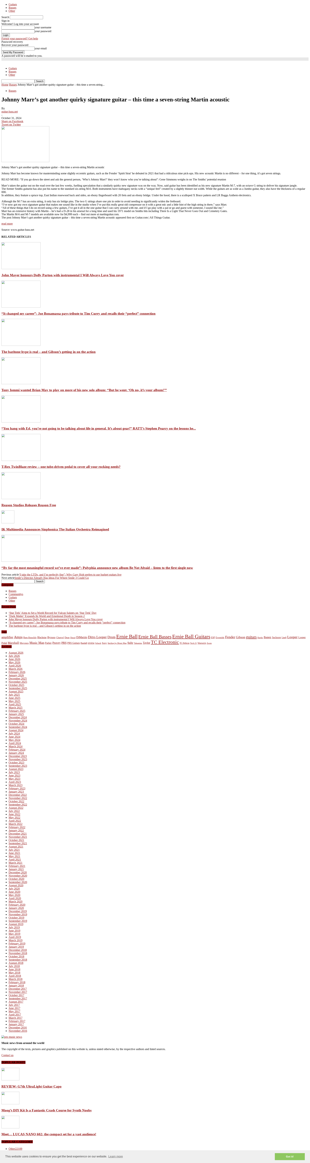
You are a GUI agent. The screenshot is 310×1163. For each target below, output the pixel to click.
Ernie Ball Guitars (191, 636)
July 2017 (14, 1004)
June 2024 (14, 736)
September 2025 (18, 688)
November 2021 (18, 836)
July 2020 (14, 888)
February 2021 (17, 865)
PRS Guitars (73, 642)
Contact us (7, 1055)
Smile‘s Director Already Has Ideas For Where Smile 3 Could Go (52, 577)
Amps (18, 637)
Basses (12, 7)
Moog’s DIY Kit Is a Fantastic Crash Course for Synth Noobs (46, 1110)
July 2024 (14, 733)
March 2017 (15, 1017)
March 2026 (15, 668)
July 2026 (14, 655)
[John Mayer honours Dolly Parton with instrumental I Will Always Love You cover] (21, 268)
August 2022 (16, 807)
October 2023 (16, 762)
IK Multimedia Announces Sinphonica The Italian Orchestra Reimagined (55, 529)
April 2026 (15, 665)
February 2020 (17, 904)
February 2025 (17, 710)
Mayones (24, 643)
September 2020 (18, 882)
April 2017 (15, 1014)
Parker (48, 643)
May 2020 (14, 895)
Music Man (36, 643)
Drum (111, 637)
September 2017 (18, 998)
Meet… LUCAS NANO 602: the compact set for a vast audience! (48, 1134)
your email (41, 48)
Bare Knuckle (30, 637)
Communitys (16, 594)
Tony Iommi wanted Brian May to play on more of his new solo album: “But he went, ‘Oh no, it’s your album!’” (84, 390)
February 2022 (17, 827)
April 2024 (15, 743)
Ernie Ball (127, 636)
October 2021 (16, 840)
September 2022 (18, 804)
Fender (230, 637)
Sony (104, 643)
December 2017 (18, 988)
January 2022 (16, 830)
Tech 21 (193, 643)
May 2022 (14, 817)
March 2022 (15, 823)
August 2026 (16, 652)
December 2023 (18, 756)
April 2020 (15, 898)
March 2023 (15, 785)
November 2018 (18, 953)
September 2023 (18, 765)
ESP (213, 637)
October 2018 (16, 956)
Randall (84, 643)
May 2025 (14, 701)
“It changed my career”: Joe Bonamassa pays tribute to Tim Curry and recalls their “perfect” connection (78, 313)
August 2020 (16, 885)
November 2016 (18, 1030)
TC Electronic (165, 642)
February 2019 (17, 943)
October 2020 (16, 878)
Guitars (13, 4)
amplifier (7, 637)
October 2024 (16, 723)
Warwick (202, 643)
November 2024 (18, 720)
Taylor (146, 642)
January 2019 (16, 946)
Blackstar (42, 637)
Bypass (51, 637)
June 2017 (14, 1008)
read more (7, 223)
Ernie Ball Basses (155, 636)
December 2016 (18, 1027)
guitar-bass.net (9, 111)
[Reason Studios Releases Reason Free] (21, 498)
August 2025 (16, 691)
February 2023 (17, 788)
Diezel (73, 638)
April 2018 (15, 975)
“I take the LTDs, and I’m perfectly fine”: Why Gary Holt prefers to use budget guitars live (70, 574)
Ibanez (267, 637)
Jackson (276, 637)
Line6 (284, 637)
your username (43, 27)
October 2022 (16, 801)
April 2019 (15, 937)
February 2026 (17, 672)
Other (12, 10)
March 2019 (15, 940)
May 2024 (14, 739)
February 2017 (17, 1021)
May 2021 (14, 856)
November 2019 (18, 914)
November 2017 (18, 992)
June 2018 (14, 969)
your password (43, 31)
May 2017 (14, 1011)
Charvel (60, 637)
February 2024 (17, 749)
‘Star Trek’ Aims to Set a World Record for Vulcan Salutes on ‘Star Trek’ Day (53, 612)
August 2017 (16, 1001)
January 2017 (16, 1024)
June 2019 (14, 930)
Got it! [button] (290, 1156)
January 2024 (16, 752)
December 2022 (18, 794)
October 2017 (16, 995)
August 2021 (16, 846)
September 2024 (18, 727)
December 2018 (18, 950)
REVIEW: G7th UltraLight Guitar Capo (31, 1086)
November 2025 (18, 681)
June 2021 (14, 853)
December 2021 (18, 833)
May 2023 (14, 778)
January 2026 (16, 675)
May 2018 (14, 972)
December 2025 (18, 678)
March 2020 (15, 901)
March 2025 (15, 707)
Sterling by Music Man (117, 643)
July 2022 (14, 811)
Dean (67, 637)
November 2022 (18, 798)
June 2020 (14, 891)
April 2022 (15, 820)
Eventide (220, 637)
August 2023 (16, 769)
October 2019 (16, 917)
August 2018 (16, 962)
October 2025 (16, 685)
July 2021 (14, 849)
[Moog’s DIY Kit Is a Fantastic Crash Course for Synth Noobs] (10, 1103)
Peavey (56, 642)
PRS (64, 643)
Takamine (138, 643)
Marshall (13, 643)
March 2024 (15, 746)
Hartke (260, 638)
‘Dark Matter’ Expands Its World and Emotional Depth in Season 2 (47, 616)
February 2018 (17, 982)
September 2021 (18, 843)
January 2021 (16, 869)
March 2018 (15, 979)
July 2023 (14, 772)
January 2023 (16, 791)
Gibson (240, 637)
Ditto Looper (97, 637)
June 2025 (14, 697)
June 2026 (14, 659)
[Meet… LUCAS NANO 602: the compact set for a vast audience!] (10, 1127)
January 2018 (16, 985)
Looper (292, 637)
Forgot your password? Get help (19, 38)
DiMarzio (81, 637)
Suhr (130, 643)
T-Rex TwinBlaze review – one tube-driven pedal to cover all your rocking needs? (61, 467)
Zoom (209, 643)
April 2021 (15, 859)
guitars (251, 637)
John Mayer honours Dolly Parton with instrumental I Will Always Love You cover (62, 275)
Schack (98, 643)
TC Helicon (184, 643)
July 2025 (14, 694)
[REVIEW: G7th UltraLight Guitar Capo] (10, 1079)
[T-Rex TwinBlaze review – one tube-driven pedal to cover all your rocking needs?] (21, 459)
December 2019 (18, 911)
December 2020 (18, 872)
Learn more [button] (115, 1156)
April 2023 (15, 781)
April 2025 (15, 704)
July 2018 (14, 966)
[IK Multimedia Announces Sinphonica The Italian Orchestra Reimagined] (7, 522)
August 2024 (16, 730)
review (91, 643)
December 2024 (18, 717)
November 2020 (18, 875)
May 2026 (14, 662)
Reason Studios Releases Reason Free (28, 505)
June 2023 (14, 775)
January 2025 (16, 714)
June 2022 (14, 814)
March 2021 (15, 862)
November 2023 (18, 759)
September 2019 (18, 920)
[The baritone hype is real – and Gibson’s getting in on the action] (21, 344)
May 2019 (14, 933)
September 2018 (18, 959)
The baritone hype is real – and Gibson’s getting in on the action (48, 352)
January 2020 (16, 908)
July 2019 (14, 927)
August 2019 (16, 924)
